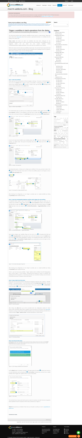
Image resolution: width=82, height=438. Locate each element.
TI (67, 127)
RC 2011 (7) (58, 97)
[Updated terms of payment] (29, 64)
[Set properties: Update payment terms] (29, 182)
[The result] (29, 385)
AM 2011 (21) (58, 54)
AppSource (62, 129)
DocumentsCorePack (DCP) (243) (61, 63)
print (67, 144)
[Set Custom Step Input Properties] (29, 252)
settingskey (62, 145)
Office (58, 137)
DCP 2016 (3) (57, 61)
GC (57, 118)
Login (72, 1)
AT (67, 118)
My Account (70, 5)
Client (64, 125)
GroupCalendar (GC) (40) (60, 78)
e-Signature (64, 147)
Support (59, 5)
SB (63, 118)
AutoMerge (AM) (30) (59, 52)
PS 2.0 (55, 125)
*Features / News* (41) (59, 32)
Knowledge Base (56, 429)
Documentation (56, 430)
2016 (67, 122)
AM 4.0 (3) (58, 55)
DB (59, 129)
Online (55, 118)
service (62, 127)
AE (58, 130)
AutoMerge (66, 120)
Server (55, 137)
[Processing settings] (29, 325)
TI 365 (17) (58, 111)
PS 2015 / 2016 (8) (59, 92)
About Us (64, 5)
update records (37, 422)
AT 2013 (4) (58, 38)
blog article (19, 36)
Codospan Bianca (35, 32)
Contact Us (23, 1)
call (64, 133)
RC (65, 129)
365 (62, 122)
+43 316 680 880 (19, 429)
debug (61, 123)
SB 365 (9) (58, 103)
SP (60, 127)
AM (54, 147)
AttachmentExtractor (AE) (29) (61, 44)
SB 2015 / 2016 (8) (59, 101)
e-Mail (59, 133)
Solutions (38, 5)
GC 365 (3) (58, 84)
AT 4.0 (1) (58, 43)
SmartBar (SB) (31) (58, 98)
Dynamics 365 (61, 134)
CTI (59, 144)
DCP (25, 422)
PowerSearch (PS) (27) (59, 87)
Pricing (49, 5)
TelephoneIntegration (57, 122)
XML (65, 118)
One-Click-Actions (29, 422)
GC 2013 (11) (58, 81)
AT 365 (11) (58, 41)
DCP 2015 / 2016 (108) (60, 69)
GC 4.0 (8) (58, 86)
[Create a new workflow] (29, 97)
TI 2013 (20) (58, 108)
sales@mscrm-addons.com (20, 433)
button (55, 123)
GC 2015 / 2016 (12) (60, 83)
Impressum (37, 437)
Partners (54, 5)
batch (23, 422)
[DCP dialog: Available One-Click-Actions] (29, 356)
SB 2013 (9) (58, 100)
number (65, 144)
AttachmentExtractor (57, 119)
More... (43, 433)
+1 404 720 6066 (19, 431)
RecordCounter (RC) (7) (59, 95)
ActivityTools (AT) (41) (59, 35)
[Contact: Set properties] (29, 155)
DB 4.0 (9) (58, 60)
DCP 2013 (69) (59, 67)
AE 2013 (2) (58, 47)
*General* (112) (58, 33)
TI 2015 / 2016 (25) (60, 109)
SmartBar (59, 136)
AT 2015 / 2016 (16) (60, 40)
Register (66, 1)
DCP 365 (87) (58, 70)
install (67, 141)
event (67, 125)
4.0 (57, 125)
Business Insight (65, 123)
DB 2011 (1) (58, 58)
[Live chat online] (78, 432)
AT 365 (22, 32)
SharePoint (58, 145)
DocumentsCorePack (48, 422)
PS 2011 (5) (58, 89)
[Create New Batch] (29, 296)
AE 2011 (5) (58, 46)
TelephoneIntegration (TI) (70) (61, 104)
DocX (64, 122)
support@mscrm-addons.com (22, 432)
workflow (42, 422)
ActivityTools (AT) (17, 32)
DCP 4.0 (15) (58, 72)
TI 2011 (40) (58, 106)
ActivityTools (56, 144)
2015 (62, 137)
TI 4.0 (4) (58, 112)
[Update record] (29, 125)
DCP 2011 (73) (59, 66)
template (55, 133)
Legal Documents (30, 437)
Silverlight (66, 145)
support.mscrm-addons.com (47, 16)
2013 (55, 145)
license (61, 118)
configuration (66, 119)
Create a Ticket (56, 431)
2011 (55, 129)
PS (64, 137)
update (67, 133)
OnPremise (56, 141)
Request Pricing (13, 1)
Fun (60, 130)
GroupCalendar (65, 130)
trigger (33, 422)
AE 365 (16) (58, 50)
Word (67, 137)
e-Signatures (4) (58, 77)
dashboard (58, 123)
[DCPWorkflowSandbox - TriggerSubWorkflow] (29, 219)
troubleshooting (65, 136)
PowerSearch (60, 125)
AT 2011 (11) (58, 36)
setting (62, 133)
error (57, 129)
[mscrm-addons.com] (15, 5)
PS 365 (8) (58, 94)
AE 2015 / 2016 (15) (60, 49)
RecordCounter (59, 147)
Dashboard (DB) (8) (59, 57)
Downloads (44, 5)
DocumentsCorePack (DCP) (27, 32)
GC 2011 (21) (58, 80)
